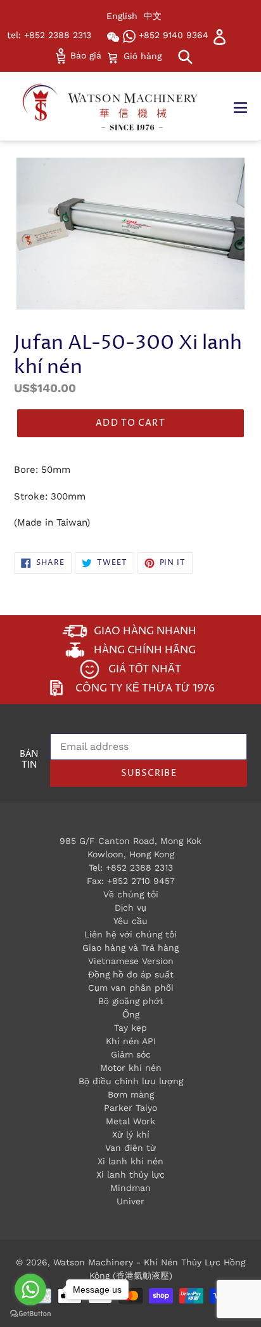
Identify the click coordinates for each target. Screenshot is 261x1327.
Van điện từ (130, 1148)
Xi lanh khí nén (130, 1161)
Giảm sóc (131, 1054)
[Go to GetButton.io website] (30, 1314)
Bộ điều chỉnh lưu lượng (131, 1081)
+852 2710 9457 (141, 881)
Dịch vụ (130, 907)
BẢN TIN (29, 760)
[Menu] (246, 106)
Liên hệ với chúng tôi (130, 934)
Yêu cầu (130, 921)
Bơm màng (131, 1094)
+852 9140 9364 (172, 35)
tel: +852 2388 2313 (49, 35)
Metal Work (130, 1121)
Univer (130, 1201)
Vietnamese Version (131, 961)
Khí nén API (131, 1041)
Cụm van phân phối (131, 988)
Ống (130, 1014)
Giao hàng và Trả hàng (130, 948)
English (121, 16)
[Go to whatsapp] (30, 1289)
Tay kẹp (130, 1028)
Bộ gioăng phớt (130, 1001)
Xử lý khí (131, 1134)
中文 (153, 16)
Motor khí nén (131, 1068)
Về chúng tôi (130, 894)
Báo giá (84, 55)
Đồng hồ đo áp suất (131, 974)
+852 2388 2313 (139, 867)
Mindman (130, 1188)
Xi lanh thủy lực (130, 1174)
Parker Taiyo (130, 1108)
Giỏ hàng (142, 55)
